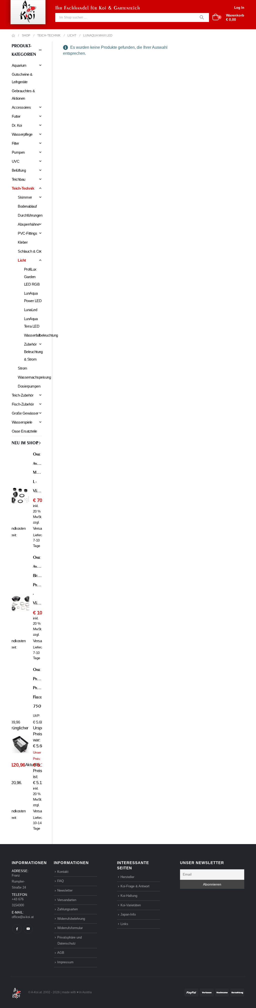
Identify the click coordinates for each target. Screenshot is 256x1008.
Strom (22, 368)
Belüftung (19, 170)
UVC (15, 161)
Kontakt (62, 872)
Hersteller (127, 877)
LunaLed (30, 310)
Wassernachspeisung (34, 377)
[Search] (202, 17)
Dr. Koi (17, 125)
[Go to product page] (20, 499)
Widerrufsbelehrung (71, 919)
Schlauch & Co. (30, 251)
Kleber (23, 242)
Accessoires (21, 107)
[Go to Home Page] (13, 35)
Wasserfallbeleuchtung (41, 335)
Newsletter (64, 890)
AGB (60, 953)
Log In (239, 7)
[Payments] (214, 992)
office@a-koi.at (23, 917)
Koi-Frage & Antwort (135, 886)
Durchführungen (30, 215)
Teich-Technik (23, 188)
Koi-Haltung (128, 896)
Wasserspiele (22, 422)
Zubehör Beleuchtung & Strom (33, 351)
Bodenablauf (27, 206)
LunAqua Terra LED (31, 322)
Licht (22, 260)
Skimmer (25, 197)
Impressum (65, 962)
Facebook (17, 929)
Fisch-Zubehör (23, 404)
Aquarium (19, 65)
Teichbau (18, 179)
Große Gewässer (25, 413)
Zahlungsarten (67, 909)
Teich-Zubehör (22, 395)
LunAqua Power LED (33, 297)
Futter (16, 116)
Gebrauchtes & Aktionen (23, 94)
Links (124, 924)
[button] (36, 443)
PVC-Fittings (27, 233)
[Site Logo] (16, 992)
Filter (15, 143)
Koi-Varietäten (130, 905)
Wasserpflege (22, 134)
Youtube (28, 929)
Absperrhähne (28, 224)
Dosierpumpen (29, 386)
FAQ (60, 881)
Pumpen (18, 152)
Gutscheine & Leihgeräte (22, 78)
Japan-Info (128, 914)
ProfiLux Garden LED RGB (32, 276)
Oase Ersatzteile (24, 431)
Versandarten (66, 900)
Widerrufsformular (70, 928)
